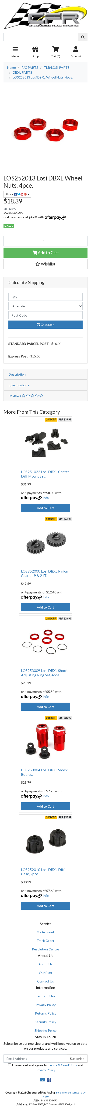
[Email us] (42, 1079)
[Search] (83, 37)
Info (69, 217)
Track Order (45, 941)
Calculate (47, 325)
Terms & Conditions (62, 1065)
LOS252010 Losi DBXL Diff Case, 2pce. (43, 871)
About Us (45, 964)
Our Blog (45, 973)
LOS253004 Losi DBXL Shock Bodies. (44, 772)
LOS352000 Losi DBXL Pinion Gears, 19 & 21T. (44, 573)
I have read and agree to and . (47, 1067)
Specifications (19, 385)
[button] (46, 264)
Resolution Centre (45, 949)
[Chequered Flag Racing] (46, 14)
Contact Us (45, 981)
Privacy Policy (46, 1005)
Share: (10, 194)
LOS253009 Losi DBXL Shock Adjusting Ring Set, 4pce (44, 672)
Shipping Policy (45, 1030)
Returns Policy (45, 1013)
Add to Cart (48, 252)
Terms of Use (45, 996)
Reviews (15, 396)
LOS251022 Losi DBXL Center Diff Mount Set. (45, 473)
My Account (45, 932)
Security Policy (45, 1022)
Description (17, 374)
